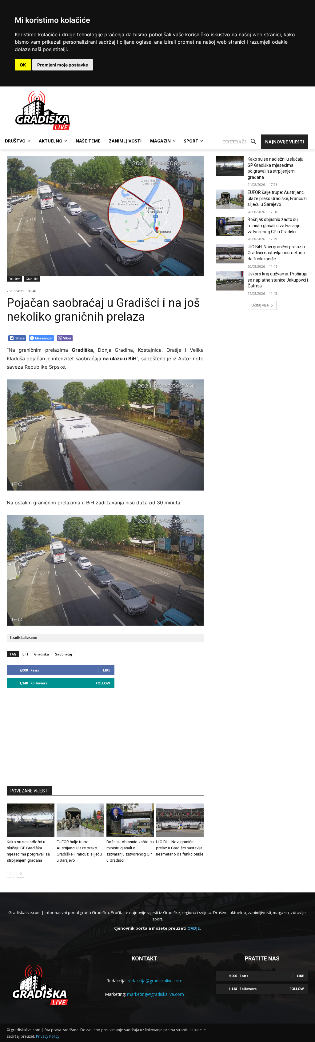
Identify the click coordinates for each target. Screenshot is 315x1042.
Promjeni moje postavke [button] (62, 64)
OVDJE (193, 928)
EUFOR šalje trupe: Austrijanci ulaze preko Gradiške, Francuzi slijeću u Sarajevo (277, 198)
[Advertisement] (105, 734)
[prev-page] (10, 874)
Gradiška (32, 279)
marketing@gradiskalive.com (155, 994)
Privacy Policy (47, 1036)
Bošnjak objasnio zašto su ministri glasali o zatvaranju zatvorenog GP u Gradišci (274, 225)
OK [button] (23, 64)
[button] (242, 141)
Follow (103, 683)
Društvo (14, 279)
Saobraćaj (63, 654)
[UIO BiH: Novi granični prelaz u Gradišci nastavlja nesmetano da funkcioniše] (180, 820)
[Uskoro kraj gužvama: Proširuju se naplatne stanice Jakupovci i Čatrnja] (230, 281)
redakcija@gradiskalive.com (155, 981)
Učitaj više (260, 305)
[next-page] (20, 874)
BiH (25, 654)
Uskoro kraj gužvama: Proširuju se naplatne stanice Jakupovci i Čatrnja (278, 279)
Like (106, 670)
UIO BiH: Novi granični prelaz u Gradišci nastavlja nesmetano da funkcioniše (179, 848)
